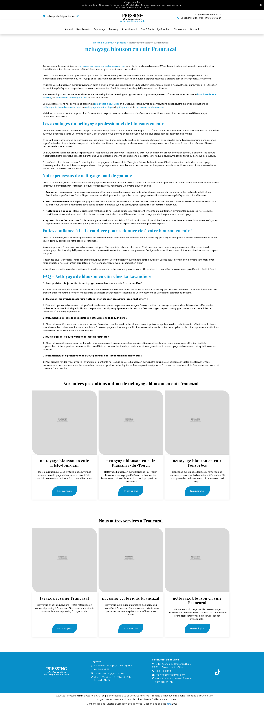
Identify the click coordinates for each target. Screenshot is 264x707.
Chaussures (180, 29)
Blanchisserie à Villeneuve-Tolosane (156, 699)
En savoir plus (64, 491)
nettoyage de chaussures (149, 107)
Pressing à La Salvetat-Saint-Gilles (86, 695)
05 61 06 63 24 (163, 671)
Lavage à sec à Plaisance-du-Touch (115, 699)
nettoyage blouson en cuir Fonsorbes (197, 463)
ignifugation (122, 107)
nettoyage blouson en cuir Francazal (197, 600)
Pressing (113, 29)
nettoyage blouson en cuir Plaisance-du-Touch (130, 463)
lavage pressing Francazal (64, 598)
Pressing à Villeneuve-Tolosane (168, 695)
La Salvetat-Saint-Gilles (106, 103)
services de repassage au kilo (71, 97)
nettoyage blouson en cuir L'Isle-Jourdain (64, 463)
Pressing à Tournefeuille (200, 695)
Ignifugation (163, 29)
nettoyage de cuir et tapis (99, 107)
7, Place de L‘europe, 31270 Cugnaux (112, 665)
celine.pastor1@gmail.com (60, 16)
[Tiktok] (77, 16)
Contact (194, 29)
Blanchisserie (83, 29)
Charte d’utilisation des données (124, 703)
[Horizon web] (169, 704)
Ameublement (129, 29)
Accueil (69, 29)
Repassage (100, 29)
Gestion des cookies (155, 703)
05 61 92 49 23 (101, 669)
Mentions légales (96, 703)
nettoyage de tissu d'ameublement (62, 107)
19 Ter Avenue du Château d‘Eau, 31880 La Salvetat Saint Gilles (171, 665)
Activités (60, 695)
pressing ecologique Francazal (131, 598)
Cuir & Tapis (147, 29)
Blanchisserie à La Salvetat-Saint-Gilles (128, 695)
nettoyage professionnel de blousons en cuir (102, 66)
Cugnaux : (207, 14)
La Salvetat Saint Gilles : (200, 17)
